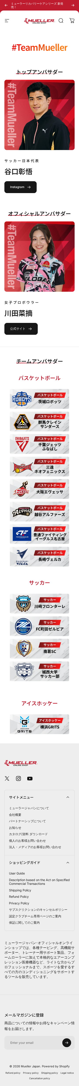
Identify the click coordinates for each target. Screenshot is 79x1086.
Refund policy (12, 1073)
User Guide (17, 873)
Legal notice (67, 1073)
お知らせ (15, 827)
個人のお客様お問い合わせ (27, 840)
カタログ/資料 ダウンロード (28, 834)
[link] (20, 187)
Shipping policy (49, 1073)
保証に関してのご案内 (24, 922)
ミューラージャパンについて (29, 808)
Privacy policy (31, 1073)
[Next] (73, 5)
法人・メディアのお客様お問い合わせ (35, 847)
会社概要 (15, 814)
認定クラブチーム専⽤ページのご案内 (35, 916)
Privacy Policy (19, 903)
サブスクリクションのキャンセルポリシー (38, 909)
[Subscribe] (66, 1042)
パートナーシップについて (27, 821)
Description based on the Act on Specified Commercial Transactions (39, 882)
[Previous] (6, 5)
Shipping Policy (20, 890)
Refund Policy (19, 896)
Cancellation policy (39, 1078)
